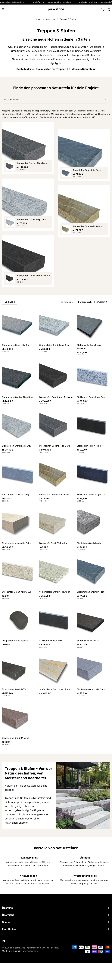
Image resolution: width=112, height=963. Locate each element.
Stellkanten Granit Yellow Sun (16, 591)
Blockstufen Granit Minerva (15, 738)
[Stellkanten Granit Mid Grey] (18, 474)
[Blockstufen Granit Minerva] (18, 717)
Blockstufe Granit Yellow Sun (53, 543)
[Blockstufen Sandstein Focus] (93, 571)
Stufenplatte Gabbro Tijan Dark (17, 397)
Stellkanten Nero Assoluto (90, 445)
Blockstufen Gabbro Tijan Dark (54, 445)
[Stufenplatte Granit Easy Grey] (56, 324)
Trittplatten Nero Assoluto (15, 640)
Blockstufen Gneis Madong (90, 543)
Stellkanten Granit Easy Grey (91, 397)
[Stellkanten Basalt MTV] (56, 620)
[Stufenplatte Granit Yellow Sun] (56, 571)
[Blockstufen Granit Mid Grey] (93, 669)
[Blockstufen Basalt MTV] (18, 669)
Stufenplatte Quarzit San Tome (54, 689)
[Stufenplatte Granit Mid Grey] (18, 324)
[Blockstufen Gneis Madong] (93, 522)
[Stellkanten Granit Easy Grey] (93, 376)
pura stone (56, 9)
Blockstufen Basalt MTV (14, 689)
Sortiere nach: (85, 302)
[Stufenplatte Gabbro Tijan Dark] (18, 376)
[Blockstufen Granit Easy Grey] (18, 425)
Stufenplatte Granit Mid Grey (16, 345)
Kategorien (50, 19)
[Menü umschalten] (3, 9)
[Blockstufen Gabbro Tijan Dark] (56, 425)
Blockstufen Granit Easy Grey (16, 445)
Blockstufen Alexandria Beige (16, 543)
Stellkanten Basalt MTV (51, 640)
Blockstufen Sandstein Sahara (54, 494)
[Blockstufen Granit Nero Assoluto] (56, 376)
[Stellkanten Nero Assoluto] (93, 425)
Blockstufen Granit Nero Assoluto (56, 397)
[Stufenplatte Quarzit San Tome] (56, 669)
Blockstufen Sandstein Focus (91, 591)
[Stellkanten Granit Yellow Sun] (18, 571)
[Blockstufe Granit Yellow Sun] (56, 522)
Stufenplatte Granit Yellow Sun (54, 591)
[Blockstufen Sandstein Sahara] (56, 474)
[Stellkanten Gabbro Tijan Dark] (93, 474)
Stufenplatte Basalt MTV (89, 640)
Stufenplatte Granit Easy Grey (54, 345)
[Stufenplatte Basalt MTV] (93, 620)
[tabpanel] (56, 200)
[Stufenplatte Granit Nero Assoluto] (93, 324)
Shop (38, 19)
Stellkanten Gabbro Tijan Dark (92, 494)
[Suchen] (102, 9)
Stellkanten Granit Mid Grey (16, 494)
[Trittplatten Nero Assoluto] (18, 620)
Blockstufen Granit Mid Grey (91, 689)
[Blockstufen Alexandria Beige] (18, 522)
